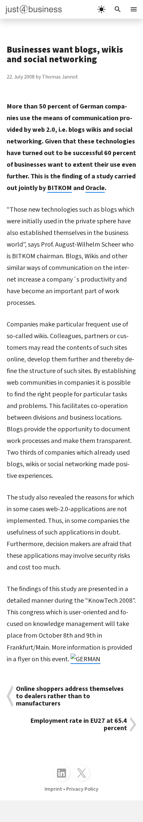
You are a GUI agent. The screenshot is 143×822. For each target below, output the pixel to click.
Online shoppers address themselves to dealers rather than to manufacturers (70, 696)
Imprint (53, 789)
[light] (101, 9)
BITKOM (59, 188)
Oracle (95, 188)
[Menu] (134, 9)
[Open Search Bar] (118, 9)
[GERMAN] (85, 659)
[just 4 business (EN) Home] (31, 9)
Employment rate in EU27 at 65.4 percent (78, 724)
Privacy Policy (82, 789)
